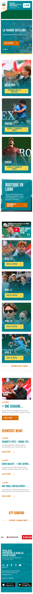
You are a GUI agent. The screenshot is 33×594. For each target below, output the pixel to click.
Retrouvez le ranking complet (18, 520)
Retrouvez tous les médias (19, 366)
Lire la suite (9, 43)
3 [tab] (7, 49)
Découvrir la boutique (11, 205)
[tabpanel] (16, 37)
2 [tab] (5, 49)
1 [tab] (3, 49)
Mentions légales (7, 578)
